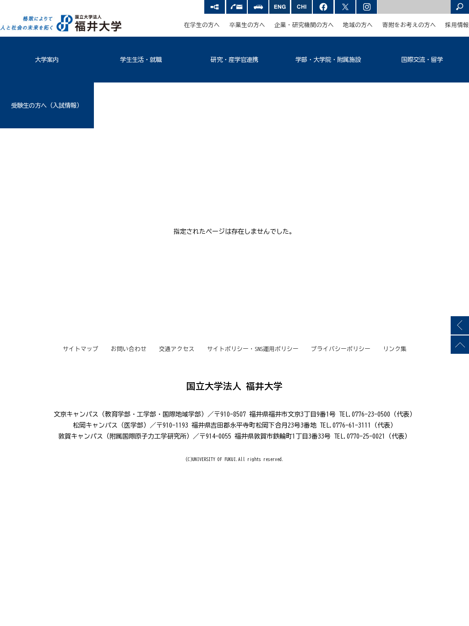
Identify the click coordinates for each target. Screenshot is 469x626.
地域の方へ (358, 25)
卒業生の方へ (247, 25)
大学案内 (47, 59)
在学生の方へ (202, 25)
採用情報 (457, 25)
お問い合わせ (129, 349)
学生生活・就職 (141, 59)
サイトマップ (80, 349)
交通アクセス (177, 349)
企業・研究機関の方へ (304, 25)
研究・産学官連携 (234, 59)
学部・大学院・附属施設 (328, 59)
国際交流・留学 (422, 59)
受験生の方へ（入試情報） (46, 105)
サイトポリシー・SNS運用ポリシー (253, 349)
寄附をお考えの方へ (409, 25)
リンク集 (395, 349)
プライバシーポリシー (341, 349)
